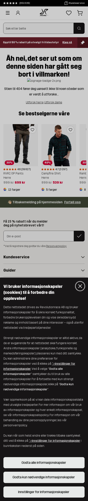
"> (54, 441)
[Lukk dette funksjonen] (80, 286)
